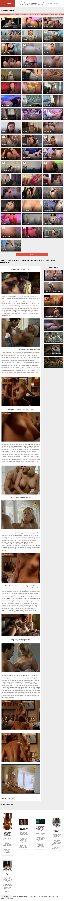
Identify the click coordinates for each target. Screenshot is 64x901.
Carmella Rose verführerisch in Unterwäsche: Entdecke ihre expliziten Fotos (7, 833)
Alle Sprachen (13, 14)
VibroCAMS (11, 798)
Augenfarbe (27, 14)
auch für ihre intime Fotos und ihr (9, 372)
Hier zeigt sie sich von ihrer (17, 538)
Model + (32, 254)
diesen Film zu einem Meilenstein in (30, 540)
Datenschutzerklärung (42, 896)
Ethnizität (19, 14)
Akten (14, 896)
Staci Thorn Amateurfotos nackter (19, 601)
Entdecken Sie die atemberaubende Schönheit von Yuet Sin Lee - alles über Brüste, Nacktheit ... (7, 871)
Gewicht (47, 14)
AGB (57, 896)
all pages (3, 898)
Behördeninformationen (22, 896)
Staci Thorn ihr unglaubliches (25, 532)
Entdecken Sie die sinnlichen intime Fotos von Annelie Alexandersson (24, 827)
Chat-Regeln (33, 896)
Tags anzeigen (58, 14)
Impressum (51, 896)
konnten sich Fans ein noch (30, 459)
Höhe (43, 14)
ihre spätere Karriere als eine (14, 313)
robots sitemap (10, 898)
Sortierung (52, 14)
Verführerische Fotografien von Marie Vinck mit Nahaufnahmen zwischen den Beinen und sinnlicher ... (56, 828)
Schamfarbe (39, 14)
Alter (23, 14)
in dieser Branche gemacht (26, 354)
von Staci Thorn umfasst (12, 352)
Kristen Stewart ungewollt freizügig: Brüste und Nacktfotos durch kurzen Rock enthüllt (40, 827)
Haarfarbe (33, 14)
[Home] (32, 3)
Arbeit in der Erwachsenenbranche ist (29, 370)
